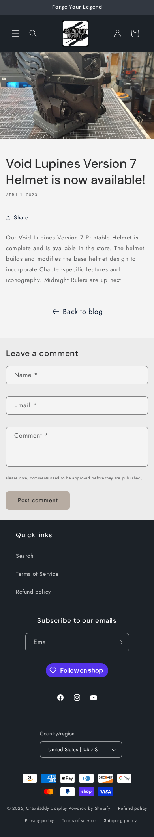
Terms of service (79, 820)
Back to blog (83, 311)
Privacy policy (39, 820)
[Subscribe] (120, 642)
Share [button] (21, 217)
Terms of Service (37, 574)
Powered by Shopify (90, 808)
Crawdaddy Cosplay (46, 808)
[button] (15, 33)
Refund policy (33, 592)
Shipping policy (120, 820)
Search (25, 556)
